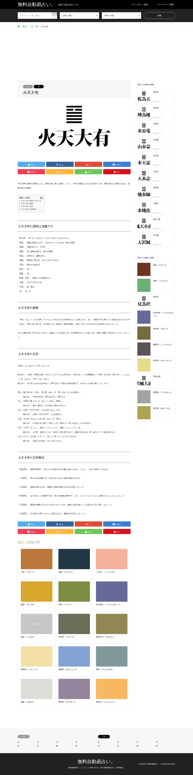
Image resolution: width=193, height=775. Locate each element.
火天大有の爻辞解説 (28, 209)
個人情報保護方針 (107, 768)
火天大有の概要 (27, 204)
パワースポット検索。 (140, 4)
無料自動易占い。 (97, 761)
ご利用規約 (119, 768)
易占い (25, 26)
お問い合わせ (94, 768)
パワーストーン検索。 (166, 4)
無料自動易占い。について (77, 768)
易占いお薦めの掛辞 (146, 84)
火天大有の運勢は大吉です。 (32, 201)
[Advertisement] (96, 55)
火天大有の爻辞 (27, 206)
